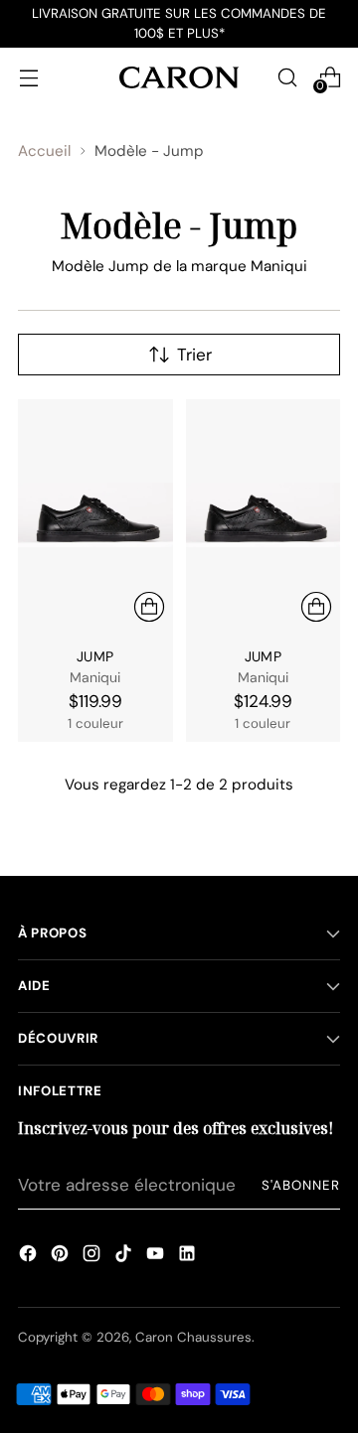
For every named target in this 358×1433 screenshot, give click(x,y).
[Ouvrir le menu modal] (28, 77)
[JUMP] (95, 515)
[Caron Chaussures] (179, 77)
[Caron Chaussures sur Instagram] (91, 1256)
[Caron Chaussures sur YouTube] (155, 1256)
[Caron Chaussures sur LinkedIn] (187, 1256)
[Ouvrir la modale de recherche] (287, 77)
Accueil (44, 151)
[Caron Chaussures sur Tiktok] (123, 1256)
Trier (194, 354)
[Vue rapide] (149, 607)
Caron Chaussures (193, 1337)
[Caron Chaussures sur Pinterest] (60, 1256)
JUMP (95, 656)
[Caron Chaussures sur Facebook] (28, 1256)
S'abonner (301, 1185)
